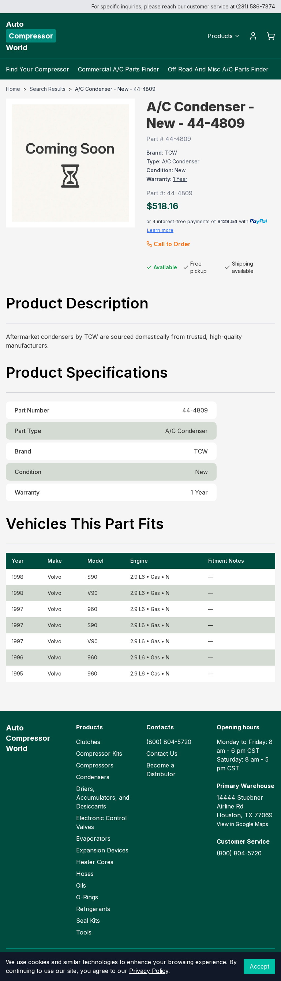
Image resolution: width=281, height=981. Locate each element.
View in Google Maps (242, 824)
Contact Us (161, 753)
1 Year (180, 179)
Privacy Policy (148, 970)
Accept (259, 966)
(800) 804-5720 (168, 741)
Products (220, 36)
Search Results (47, 89)
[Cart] (270, 36)
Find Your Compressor (37, 69)
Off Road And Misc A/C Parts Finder (218, 69)
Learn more (160, 230)
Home (13, 89)
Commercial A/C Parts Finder (118, 69)
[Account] (253, 36)
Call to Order (172, 244)
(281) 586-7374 (255, 6)
